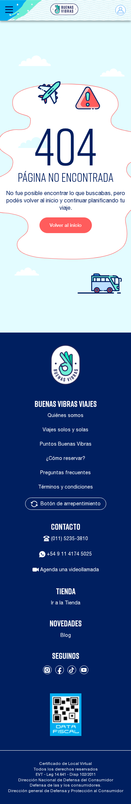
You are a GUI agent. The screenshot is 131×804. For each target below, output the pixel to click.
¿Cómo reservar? (65, 458)
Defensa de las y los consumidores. (65, 785)
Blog (65, 635)
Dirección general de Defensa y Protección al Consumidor (65, 790)
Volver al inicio (65, 225)
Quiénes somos (65, 415)
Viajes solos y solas (65, 429)
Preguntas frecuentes (65, 472)
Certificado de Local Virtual (65, 763)
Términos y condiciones (65, 487)
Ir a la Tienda (65, 602)
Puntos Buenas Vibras (66, 444)
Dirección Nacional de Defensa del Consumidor (65, 779)
